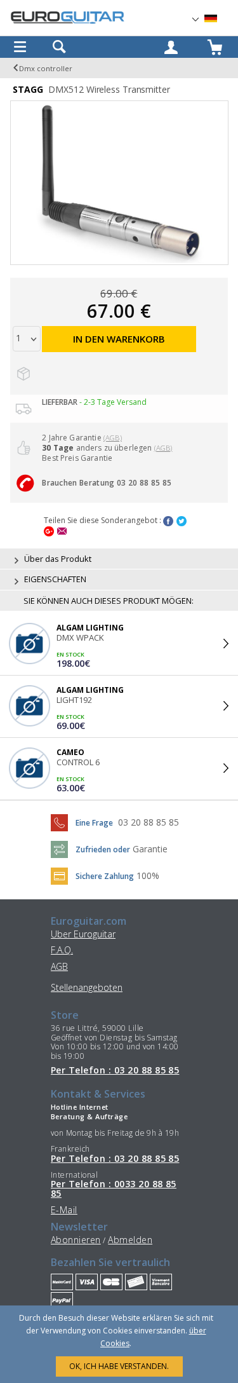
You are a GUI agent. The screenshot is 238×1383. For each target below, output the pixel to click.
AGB (59, 966)
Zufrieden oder (103, 849)
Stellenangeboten (86, 987)
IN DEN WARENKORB (119, 338)
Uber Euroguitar (83, 934)
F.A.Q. (62, 950)
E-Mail (64, 1210)
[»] (218, 19)
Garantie (150, 849)
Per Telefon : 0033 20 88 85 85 (113, 1189)
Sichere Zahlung (105, 876)
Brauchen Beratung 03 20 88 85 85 (106, 482)
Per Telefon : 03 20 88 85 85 (115, 1070)
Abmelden (130, 1240)
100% (147, 875)
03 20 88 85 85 (148, 822)
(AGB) (112, 437)
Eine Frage (94, 822)
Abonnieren (76, 1240)
